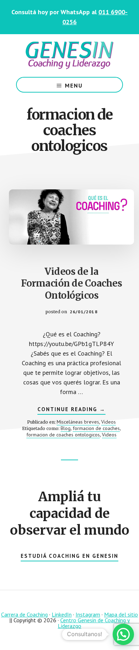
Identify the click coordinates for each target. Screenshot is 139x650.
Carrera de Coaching (24, 614)
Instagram (88, 614)
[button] (123, 634)
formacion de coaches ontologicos (63, 434)
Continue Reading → (71, 410)
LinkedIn (62, 614)
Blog (66, 428)
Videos (108, 422)
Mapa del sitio (121, 614)
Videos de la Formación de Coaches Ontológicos (71, 284)
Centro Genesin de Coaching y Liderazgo (94, 623)
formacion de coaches (96, 428)
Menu (74, 85)
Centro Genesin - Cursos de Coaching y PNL (69, 55)
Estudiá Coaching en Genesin (69, 555)
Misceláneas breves (78, 422)
